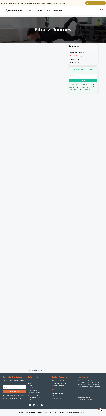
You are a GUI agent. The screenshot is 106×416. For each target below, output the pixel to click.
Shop (46, 10)
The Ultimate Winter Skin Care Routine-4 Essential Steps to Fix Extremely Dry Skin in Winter (44, 315)
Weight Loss (74, 59)
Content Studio (57, 10)
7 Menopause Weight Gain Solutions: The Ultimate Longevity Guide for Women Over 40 (47, 148)
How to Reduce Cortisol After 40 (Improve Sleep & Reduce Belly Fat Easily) (46, 56)
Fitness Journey (76, 56)
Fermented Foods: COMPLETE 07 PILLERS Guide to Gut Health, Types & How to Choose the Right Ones (47, 209)
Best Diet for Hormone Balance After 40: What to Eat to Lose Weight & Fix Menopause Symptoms (47, 117)
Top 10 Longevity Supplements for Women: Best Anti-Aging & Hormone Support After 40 (47, 87)
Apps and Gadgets (77, 52)
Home (29, 10)
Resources (39, 10)
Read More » (33, 61)
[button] (83, 56)
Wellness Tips (75, 62)
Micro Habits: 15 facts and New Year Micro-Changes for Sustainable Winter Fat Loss (48, 353)
